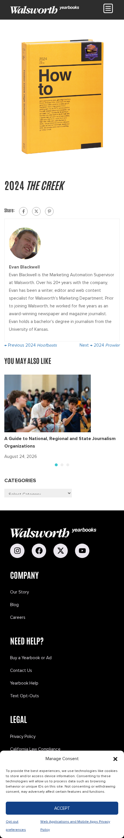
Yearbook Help (24, 683)
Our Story (19, 592)
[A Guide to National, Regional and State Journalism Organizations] (47, 403)
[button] (115, 759)
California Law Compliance (35, 749)
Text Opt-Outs (24, 695)
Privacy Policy (22, 736)
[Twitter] (36, 211)
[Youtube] (82, 551)
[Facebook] (23, 211)
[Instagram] (17, 551)
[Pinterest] (49, 211)
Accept (62, 808)
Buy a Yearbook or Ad (31, 657)
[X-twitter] (60, 551)
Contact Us (21, 670)
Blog (14, 604)
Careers (17, 617)
